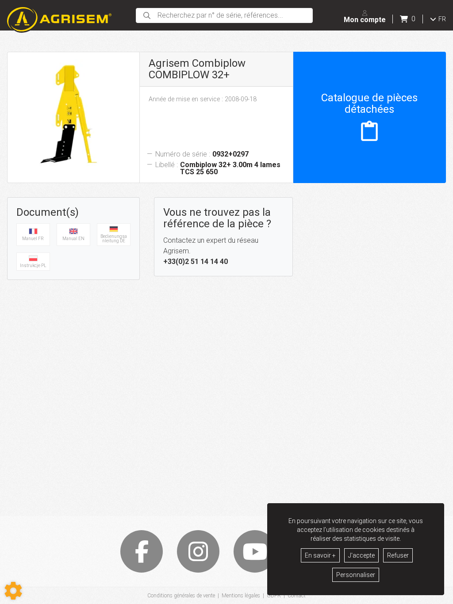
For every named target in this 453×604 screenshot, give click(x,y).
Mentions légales (241, 596)
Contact (297, 595)
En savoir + (320, 555)
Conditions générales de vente (181, 596)
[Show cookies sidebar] (13, 591)
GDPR (274, 596)
